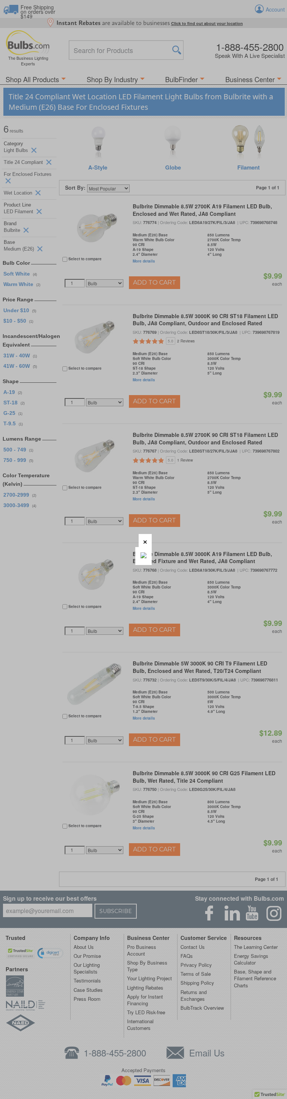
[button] (145, 540)
